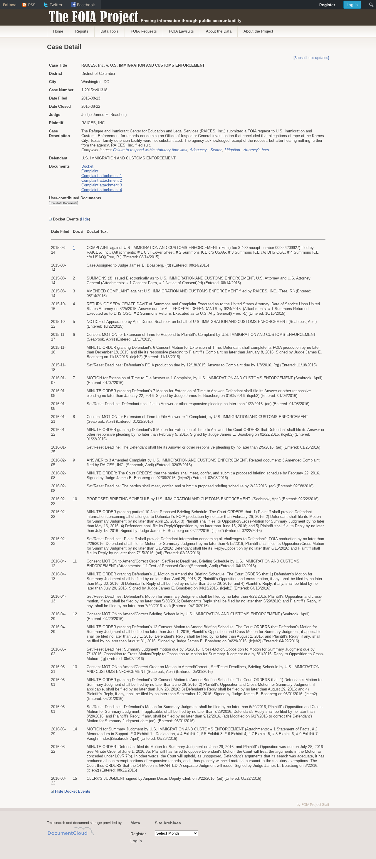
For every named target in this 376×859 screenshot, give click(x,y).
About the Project (258, 31)
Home (58, 31)
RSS (31, 4)
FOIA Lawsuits (181, 31)
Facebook (86, 4)
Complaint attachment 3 (101, 185)
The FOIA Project (92, 15)
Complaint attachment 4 (101, 190)
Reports (81, 31)
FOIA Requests (144, 31)
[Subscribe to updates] (311, 58)
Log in (136, 840)
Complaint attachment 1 (101, 176)
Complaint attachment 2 (101, 180)
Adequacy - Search (206, 150)
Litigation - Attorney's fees (247, 150)
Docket (87, 166)
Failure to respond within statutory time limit (150, 150)
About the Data (218, 31)
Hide (85, 219)
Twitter (56, 4)
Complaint (89, 171)
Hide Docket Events (72, 791)
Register (138, 833)
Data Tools (109, 31)
